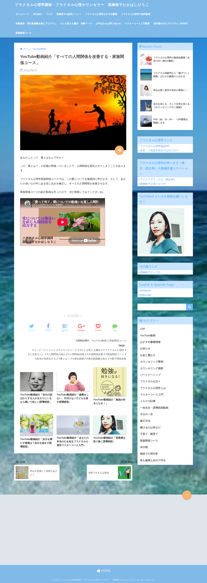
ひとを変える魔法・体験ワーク (76, 23)
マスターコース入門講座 (137, 23)
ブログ (49, 14)
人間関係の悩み (56, 354)
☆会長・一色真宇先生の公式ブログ (158, 150)
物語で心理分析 (149, 453)
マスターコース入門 (151, 394)
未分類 (144, 447)
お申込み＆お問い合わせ (108, 23)
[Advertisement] (73, 280)
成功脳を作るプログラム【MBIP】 (171, 23)
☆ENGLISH (144, 295)
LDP (142, 328)
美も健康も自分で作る (153, 460)
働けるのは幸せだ (150, 427)
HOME (105, 571)
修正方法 (145, 420)
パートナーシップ (150, 374)
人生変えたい (37, 354)
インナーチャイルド (45, 349)
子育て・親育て (149, 434)
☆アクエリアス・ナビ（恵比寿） (156, 179)
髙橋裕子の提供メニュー (69, 14)
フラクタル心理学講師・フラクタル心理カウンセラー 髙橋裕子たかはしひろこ (82, 4)
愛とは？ (65, 358)
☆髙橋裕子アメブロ (149, 272)
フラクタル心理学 (114, 349)
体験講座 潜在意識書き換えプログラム (36, 23)
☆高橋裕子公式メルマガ (151, 183)
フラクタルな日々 (150, 381)
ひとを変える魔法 (91, 349)
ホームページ (22, 14)
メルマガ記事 (147, 401)
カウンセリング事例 (151, 361)
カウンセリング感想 (151, 368)
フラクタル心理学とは (153, 388)
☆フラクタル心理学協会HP (153, 146)
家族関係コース (24, 33)
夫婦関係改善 (95, 354)
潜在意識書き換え (97, 358)
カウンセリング (68, 349)
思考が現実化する (46, 358)
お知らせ (145, 348)
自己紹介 (37, 14)
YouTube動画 (99, 340)
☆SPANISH (144, 290)
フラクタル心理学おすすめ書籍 (101, 14)
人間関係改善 (77, 354)
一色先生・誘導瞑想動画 (154, 407)
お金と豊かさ (147, 355)
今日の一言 (146, 414)
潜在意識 (79, 358)
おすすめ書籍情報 (150, 342)
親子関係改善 (119, 358)
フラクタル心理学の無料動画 (135, 14)
